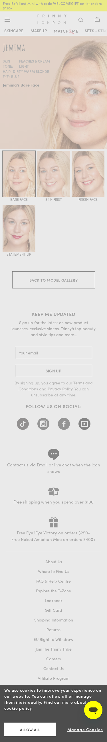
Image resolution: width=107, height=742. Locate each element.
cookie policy (18, 708)
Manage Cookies (85, 729)
